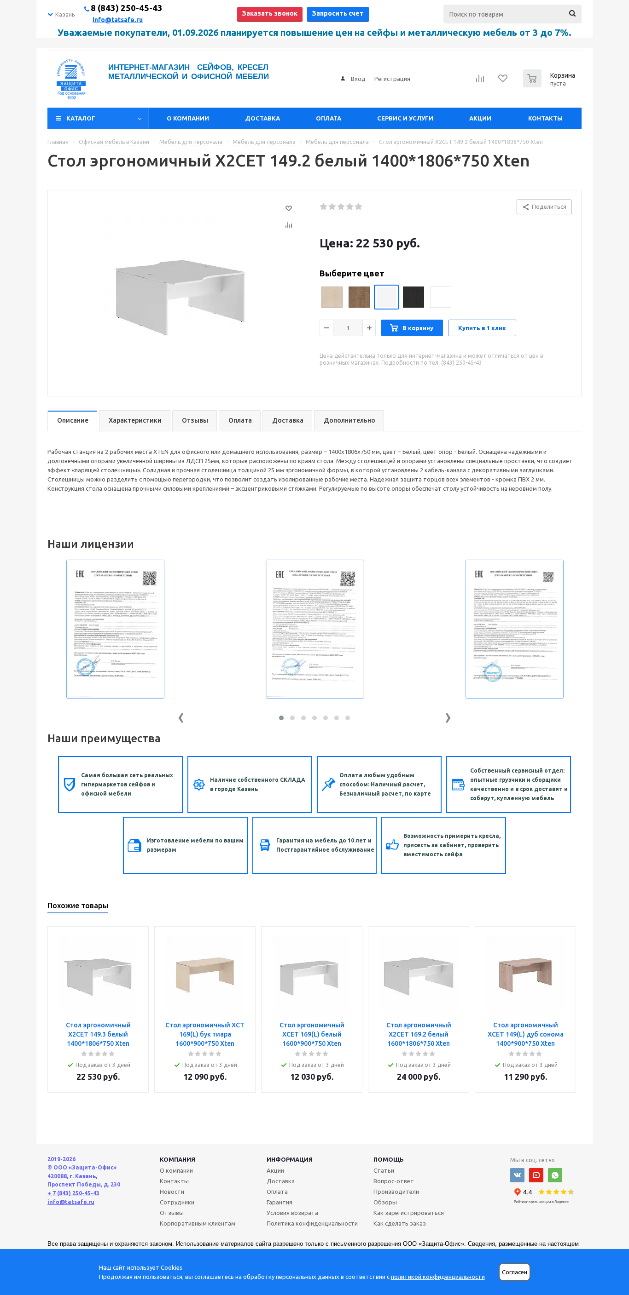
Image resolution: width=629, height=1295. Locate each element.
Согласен (514, 1272)
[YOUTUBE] (536, 1175)
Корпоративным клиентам (197, 1223)
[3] (341, 207)
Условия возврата (292, 1212)
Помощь (388, 1159)
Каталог (80, 118)
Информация (290, 1159)
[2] (332, 207)
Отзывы (172, 1212)
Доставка (262, 118)
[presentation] (181, 716)
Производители (396, 1191)
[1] (324, 207)
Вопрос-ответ (393, 1181)
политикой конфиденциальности (438, 1276)
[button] (281, 717)
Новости (172, 1191)
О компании (188, 118)
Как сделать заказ (399, 1223)
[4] (350, 207)
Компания (177, 1159)
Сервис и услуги (405, 118)
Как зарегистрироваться (408, 1212)
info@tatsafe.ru (118, 19)
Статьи (383, 1170)
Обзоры (385, 1202)
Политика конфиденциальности (312, 1223)
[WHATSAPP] (555, 1175)
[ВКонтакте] (517, 1175)
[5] (359, 207)
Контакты (545, 118)
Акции (480, 118)
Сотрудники (177, 1202)
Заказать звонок (269, 13)
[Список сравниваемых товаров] (480, 81)
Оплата (328, 118)
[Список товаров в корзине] (550, 85)
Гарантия (279, 1202)
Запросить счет (338, 13)
